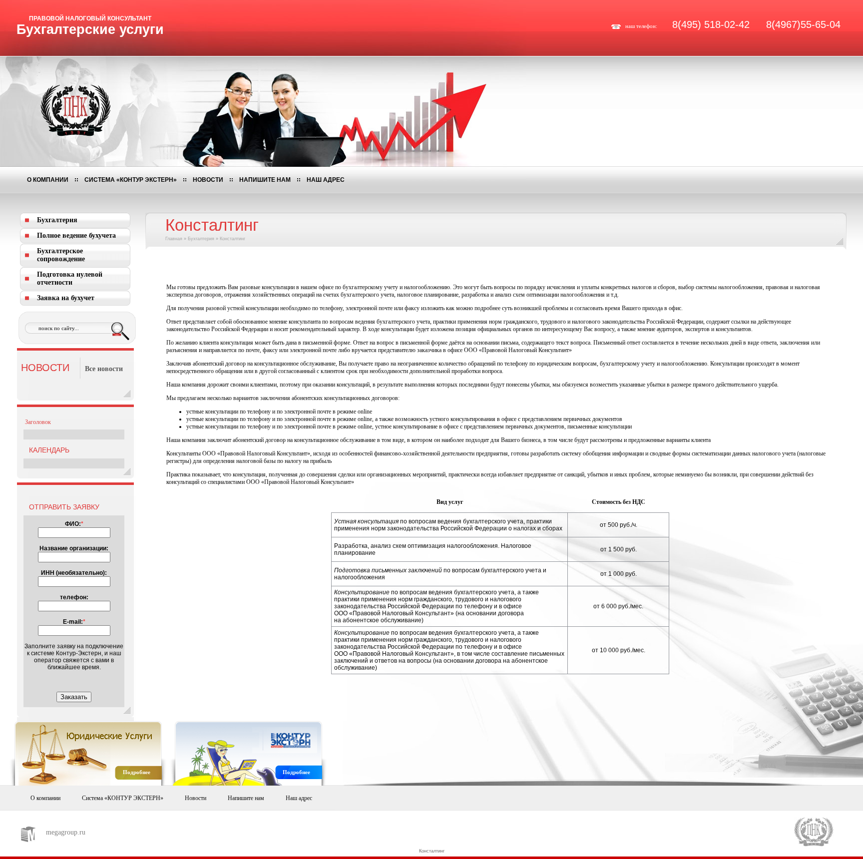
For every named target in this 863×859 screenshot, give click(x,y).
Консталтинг (431, 851)
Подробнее (136, 772)
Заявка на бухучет (65, 298)
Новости (208, 179)
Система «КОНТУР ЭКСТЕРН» (130, 179)
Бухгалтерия (57, 220)
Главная (173, 238)
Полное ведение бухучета (76, 235)
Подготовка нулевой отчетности (69, 278)
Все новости (104, 369)
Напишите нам (265, 179)
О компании (47, 179)
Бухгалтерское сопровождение (61, 255)
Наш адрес (326, 179)
